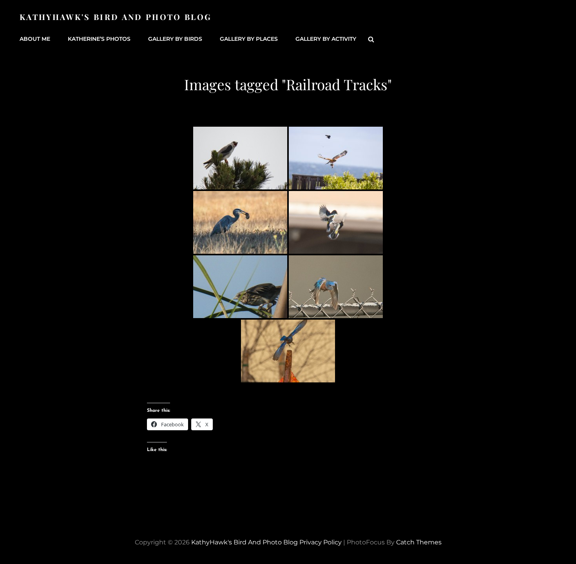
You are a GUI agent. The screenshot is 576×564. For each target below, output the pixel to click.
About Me (35, 38)
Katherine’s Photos (99, 38)
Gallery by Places (249, 38)
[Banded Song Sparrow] (240, 286)
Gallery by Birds (175, 38)
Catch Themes (419, 542)
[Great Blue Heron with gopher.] (240, 222)
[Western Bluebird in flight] (288, 351)
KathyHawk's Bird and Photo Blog (116, 16)
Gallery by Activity (325, 38)
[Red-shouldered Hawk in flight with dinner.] (336, 158)
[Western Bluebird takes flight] (336, 286)
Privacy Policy (320, 542)
